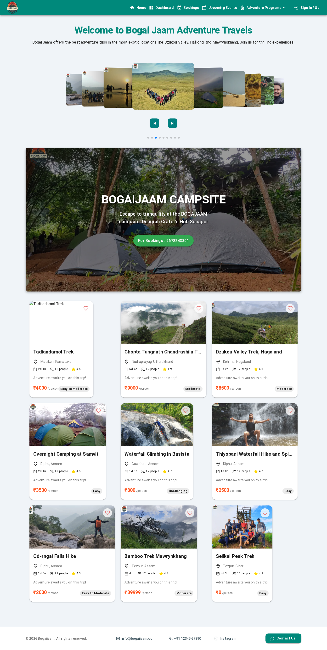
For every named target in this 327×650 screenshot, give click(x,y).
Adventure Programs (264, 8)
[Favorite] (85, 308)
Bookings (191, 8)
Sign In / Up (309, 8)
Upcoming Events (223, 8)
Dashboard (165, 8)
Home (141, 8)
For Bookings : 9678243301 (163, 240)
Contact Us (286, 638)
